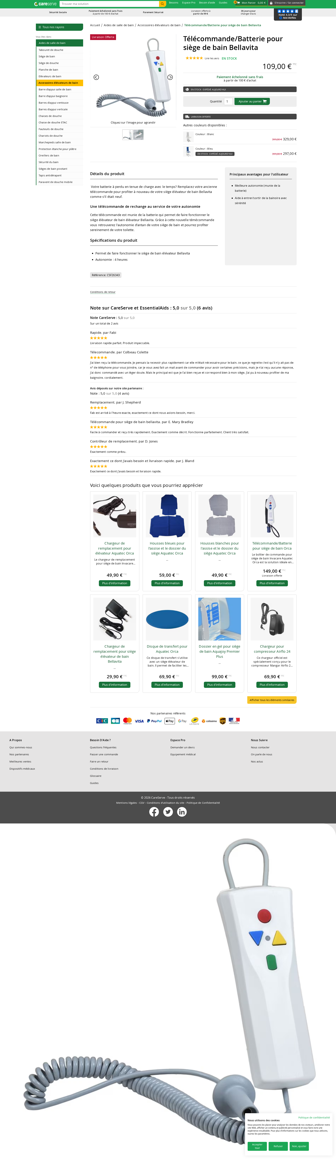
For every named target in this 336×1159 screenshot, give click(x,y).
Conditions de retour (102, 292)
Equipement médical (183, 754)
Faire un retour (99, 761)
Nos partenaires (19, 754)
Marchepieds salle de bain (55, 142)
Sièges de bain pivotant (53, 168)
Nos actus (257, 761)
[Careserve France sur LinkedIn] (181, 817)
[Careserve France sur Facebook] (154, 817)
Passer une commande (104, 754)
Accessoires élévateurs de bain (58, 83)
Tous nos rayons (51, 27)
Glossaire (95, 776)
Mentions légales (126, 802)
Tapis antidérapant (50, 175)
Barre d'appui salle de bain (55, 89)
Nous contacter (260, 747)
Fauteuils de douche (51, 129)
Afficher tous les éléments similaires (272, 700)
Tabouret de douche (51, 50)
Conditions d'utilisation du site (165, 802)
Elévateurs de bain (50, 76)
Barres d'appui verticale (53, 109)
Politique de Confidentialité (203, 802)
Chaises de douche (50, 116)
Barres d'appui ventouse (53, 102)
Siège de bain (47, 56)
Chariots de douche (50, 135)
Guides (94, 783)
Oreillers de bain (49, 155)
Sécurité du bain (49, 162)
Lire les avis (212, 58)
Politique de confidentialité (314, 1117)
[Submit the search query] (162, 4)
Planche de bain (48, 69)
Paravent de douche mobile (55, 182)
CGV (141, 802)
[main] (193, 364)
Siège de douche (49, 63)
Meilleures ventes (20, 761)
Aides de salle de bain (52, 43)
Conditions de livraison (104, 768)
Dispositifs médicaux (22, 768)
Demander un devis (182, 747)
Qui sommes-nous (20, 747)
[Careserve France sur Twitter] (168, 817)
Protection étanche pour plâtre (57, 149)
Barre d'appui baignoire (53, 96)
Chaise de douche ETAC (53, 122)
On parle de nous (261, 754)
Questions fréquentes (103, 747)
